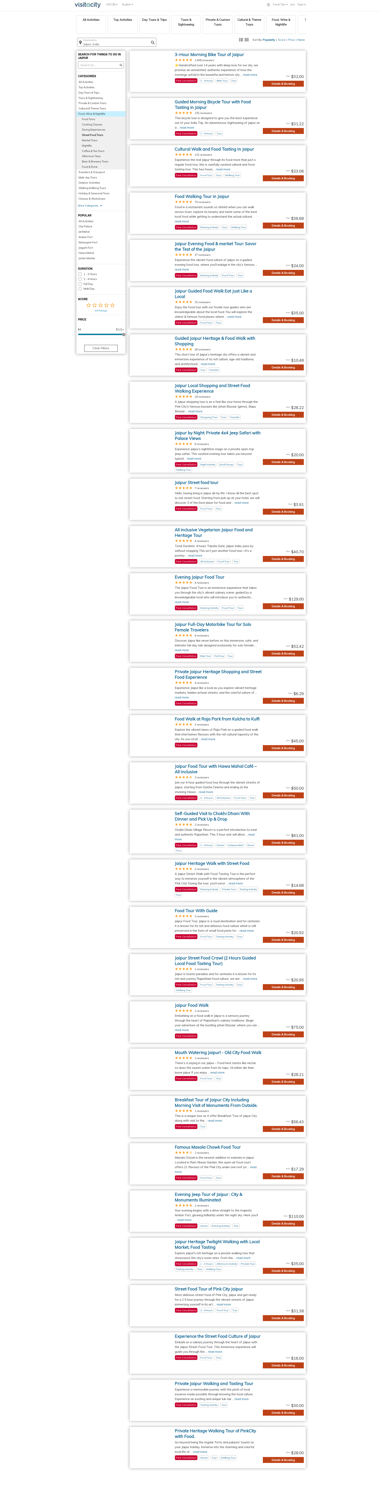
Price (291, 39)
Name (301, 39)
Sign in (301, 4)
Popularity (269, 39)
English (126, 4)
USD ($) (111, 4)
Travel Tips (279, 4)
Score (281, 39)
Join (292, 4)
